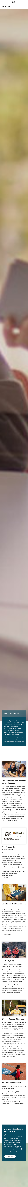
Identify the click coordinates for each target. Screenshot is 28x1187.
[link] (6, 6)
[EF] (14, 2)
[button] (2, 2)
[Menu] (25, 6)
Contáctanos (10, 1156)
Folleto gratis (7, 934)
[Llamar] (25, 2)
